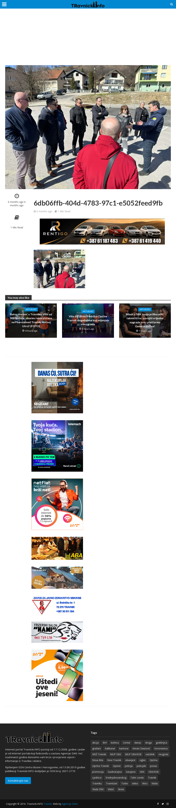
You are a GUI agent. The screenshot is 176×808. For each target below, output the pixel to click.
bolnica (115, 742)
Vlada (155, 783)
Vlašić (111, 789)
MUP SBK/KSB (133, 754)
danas (137, 742)
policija (129, 766)
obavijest (130, 760)
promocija (98, 771)
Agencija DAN (69, 803)
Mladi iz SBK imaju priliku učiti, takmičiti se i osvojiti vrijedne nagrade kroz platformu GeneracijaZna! (145, 320)
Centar (126, 742)
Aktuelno (31, 309)
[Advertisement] (88, 39)
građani (96, 748)
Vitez (144, 783)
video (135, 783)
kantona (123, 748)
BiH (105, 742)
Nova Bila (97, 760)
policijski (141, 766)
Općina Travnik (100, 766)
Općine (117, 766)
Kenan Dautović (141, 748)
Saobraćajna (115, 771)
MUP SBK (115, 754)
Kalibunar (110, 748)
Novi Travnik (114, 760)
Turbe (124, 783)
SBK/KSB (153, 771)
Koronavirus (161, 748)
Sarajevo (131, 771)
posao (153, 766)
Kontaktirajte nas (18, 780)
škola (121, 789)
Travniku (97, 783)
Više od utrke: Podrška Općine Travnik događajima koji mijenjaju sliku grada (88, 320)
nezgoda (163, 754)
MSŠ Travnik (99, 754)
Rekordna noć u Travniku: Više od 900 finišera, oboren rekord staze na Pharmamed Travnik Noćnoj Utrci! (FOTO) (31, 320)
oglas (143, 760)
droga (148, 742)
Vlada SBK (98, 789)
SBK (142, 771)
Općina (153, 760)
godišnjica (161, 742)
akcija (95, 742)
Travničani (111, 783)
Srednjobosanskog (116, 777)
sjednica (96, 777)
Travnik (152, 777)
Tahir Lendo (137, 777)
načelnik (150, 754)
